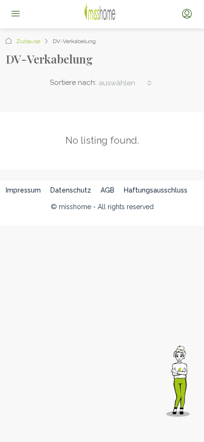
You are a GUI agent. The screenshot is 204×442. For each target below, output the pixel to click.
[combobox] (125, 83)
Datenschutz (70, 190)
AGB (107, 190)
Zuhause (28, 41)
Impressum (23, 190)
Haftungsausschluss (155, 190)
